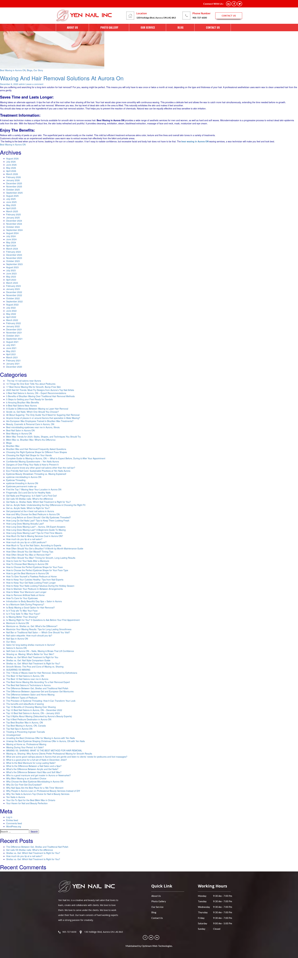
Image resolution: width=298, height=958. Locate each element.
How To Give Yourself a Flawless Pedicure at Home (31, 576)
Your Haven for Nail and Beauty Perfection (27, 803)
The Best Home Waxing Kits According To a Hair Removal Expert (38, 682)
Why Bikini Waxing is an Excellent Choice (26, 778)
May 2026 (11, 167)
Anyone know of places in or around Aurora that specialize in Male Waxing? (43, 417)
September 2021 (14, 338)
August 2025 (12, 195)
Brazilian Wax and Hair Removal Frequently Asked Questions (36, 449)
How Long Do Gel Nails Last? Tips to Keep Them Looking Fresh (37, 520)
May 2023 (11, 276)
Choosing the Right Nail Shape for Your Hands (29, 455)
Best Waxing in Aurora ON (13, 70)
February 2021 (13, 360)
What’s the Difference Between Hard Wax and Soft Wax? (33, 772)
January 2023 (13, 289)
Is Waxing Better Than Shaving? (22, 616)
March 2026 (12, 174)
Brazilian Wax (12, 445)
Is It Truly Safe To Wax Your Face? (23, 613)
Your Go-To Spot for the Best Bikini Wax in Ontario (30, 800)
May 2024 (11, 242)
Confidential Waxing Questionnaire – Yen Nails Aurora (32, 461)
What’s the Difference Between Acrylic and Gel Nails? (32, 769)
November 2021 (14, 332)
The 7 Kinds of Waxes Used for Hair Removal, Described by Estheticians (41, 672)
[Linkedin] (157, 937)
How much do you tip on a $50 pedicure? (26, 542)
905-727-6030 (199, 17)
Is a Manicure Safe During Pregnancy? (25, 604)
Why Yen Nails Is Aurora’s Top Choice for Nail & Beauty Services (37, 793)
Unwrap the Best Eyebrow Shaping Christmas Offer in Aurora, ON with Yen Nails (45, 741)
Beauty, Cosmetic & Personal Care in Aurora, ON (30, 424)
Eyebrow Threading (15, 480)
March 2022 (12, 320)
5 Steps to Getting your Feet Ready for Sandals (29, 399)
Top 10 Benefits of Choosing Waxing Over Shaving (31, 706)
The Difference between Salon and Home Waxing (30, 694)
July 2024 (11, 236)
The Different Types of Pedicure (21, 697)
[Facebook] (145, 937)
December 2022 (14, 292)
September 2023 (14, 264)
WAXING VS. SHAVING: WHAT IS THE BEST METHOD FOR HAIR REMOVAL (44, 750)
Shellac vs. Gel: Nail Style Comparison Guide (28, 660)
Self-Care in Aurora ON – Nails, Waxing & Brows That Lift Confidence (40, 651)
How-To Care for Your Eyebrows (22, 598)
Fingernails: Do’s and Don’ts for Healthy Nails (28, 492)
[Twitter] (151, 937)
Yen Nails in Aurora (15, 797)
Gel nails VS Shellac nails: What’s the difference (29, 849)
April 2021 (11, 354)
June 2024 (11, 239)
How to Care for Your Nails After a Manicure (27, 560)
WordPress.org (13, 826)
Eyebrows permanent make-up (21, 486)
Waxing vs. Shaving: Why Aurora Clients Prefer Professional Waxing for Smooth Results (49, 753)
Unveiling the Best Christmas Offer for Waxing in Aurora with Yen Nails (40, 738)
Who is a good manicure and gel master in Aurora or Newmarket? (38, 775)
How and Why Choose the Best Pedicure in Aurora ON (33, 514)
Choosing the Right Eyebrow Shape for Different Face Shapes (36, 452)
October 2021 (13, 335)
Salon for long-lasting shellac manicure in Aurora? (30, 644)
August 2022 (12, 304)
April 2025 (11, 208)
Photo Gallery (109, 27)
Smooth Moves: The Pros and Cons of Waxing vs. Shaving (34, 666)
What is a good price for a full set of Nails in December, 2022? (36, 759)
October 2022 (13, 298)
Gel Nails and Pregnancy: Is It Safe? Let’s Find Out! (31, 495)
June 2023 (11, 273)
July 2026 (11, 161)
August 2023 (12, 267)
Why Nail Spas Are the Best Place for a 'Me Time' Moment (34, 787)
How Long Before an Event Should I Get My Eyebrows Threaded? (38, 517)
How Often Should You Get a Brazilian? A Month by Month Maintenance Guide (44, 548)
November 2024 (14, 223)
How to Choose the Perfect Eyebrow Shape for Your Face (34, 567)
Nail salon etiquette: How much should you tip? (29, 635)
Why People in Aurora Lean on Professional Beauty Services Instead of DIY (43, 790)
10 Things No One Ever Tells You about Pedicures (30, 383)
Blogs (29, 70)
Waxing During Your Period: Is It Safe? (25, 747)
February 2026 (13, 177)
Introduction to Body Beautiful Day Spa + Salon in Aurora (34, 601)
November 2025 (14, 186)
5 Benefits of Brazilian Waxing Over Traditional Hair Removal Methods (40, 396)
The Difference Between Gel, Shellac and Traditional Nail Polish (37, 688)
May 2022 (11, 313)
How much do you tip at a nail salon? (24, 539)
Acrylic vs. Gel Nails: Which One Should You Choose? (32, 411)
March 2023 (12, 282)
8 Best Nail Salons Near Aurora (21, 405)
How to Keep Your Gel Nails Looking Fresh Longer (31, 582)
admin (22, 84)
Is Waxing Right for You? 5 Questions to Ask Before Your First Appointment (43, 619)
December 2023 (14, 254)
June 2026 (11, 164)
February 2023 (13, 285)
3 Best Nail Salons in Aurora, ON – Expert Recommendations (36, 393)
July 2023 (11, 270)
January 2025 (13, 217)
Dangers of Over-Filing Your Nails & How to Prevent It (32, 464)
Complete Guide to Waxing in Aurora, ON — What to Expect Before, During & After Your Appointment (55, 458)
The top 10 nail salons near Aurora (23, 380)
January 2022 (13, 326)
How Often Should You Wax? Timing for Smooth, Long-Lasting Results (40, 557)
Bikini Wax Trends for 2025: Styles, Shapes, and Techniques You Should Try (43, 436)
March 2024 (12, 248)
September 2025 (14, 192)
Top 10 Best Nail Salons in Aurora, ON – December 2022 (34, 710)
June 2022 (11, 310)
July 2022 (11, 307)
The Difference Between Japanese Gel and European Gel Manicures (40, 691)
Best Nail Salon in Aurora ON (20, 430)
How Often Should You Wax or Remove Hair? (28, 554)
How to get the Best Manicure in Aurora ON (27, 573)
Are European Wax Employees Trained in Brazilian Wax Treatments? (39, 421)
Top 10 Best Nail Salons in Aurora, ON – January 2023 (33, 713)
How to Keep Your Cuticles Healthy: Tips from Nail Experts (34, 579)
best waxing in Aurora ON (195, 141)
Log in (9, 817)
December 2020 (14, 366)
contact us (229, 15)
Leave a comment (34, 84)
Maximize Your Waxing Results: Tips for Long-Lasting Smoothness (38, 629)
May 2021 (11, 351)
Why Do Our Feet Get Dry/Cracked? (24, 784)
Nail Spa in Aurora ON (17, 638)
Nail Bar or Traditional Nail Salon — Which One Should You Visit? (38, 632)
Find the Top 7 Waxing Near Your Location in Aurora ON (33, 489)
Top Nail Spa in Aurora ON (19, 728)
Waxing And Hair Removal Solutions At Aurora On (62, 78)
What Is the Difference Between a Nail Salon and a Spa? (33, 766)
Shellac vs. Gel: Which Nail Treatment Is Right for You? (33, 663)
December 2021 (14, 329)
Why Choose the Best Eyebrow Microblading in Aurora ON (34, 781)
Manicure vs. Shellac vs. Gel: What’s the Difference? (31, 626)
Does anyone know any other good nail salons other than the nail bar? (40, 467)
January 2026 (13, 180)
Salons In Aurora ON (16, 647)
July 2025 (11, 198)
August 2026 (12, 158)
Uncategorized (13, 734)
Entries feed (12, 820)
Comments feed (14, 823)
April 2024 (11, 245)
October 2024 (13, 226)
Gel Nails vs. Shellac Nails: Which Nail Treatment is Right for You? (38, 501)
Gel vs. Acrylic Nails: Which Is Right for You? (28, 508)
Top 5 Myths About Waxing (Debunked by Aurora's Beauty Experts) (39, 716)
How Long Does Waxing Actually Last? (25, 523)
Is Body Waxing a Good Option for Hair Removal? (30, 607)
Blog (180, 27)
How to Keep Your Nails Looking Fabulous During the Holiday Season (40, 585)
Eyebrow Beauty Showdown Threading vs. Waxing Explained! (36, 473)
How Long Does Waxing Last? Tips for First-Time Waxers (34, 532)
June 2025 (11, 202)
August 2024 (12, 233)
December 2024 (14, 220)
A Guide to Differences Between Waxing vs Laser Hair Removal (37, 408)
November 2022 (14, 295)
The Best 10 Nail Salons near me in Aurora (27, 679)
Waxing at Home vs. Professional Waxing (26, 744)
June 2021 (11, 348)
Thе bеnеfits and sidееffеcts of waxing (25, 703)
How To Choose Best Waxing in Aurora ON (27, 564)
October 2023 (13, 261)
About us (72, 27)
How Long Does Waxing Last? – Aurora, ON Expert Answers (35, 526)
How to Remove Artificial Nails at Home (25, 595)
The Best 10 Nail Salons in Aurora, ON (25, 675)
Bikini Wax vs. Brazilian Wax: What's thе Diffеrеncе (31, 439)
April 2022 (11, 317)
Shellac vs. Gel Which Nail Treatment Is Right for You (32, 657)
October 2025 (13, 189)
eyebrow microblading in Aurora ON (23, 477)
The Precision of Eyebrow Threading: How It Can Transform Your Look (40, 700)
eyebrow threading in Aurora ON (22, 483)
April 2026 (11, 170)
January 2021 (13, 363)
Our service (148, 27)
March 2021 (12, 357)
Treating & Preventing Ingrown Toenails (25, 731)
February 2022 (13, 323)
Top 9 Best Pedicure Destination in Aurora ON (28, 719)
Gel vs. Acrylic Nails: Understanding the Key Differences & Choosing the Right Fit (45, 505)
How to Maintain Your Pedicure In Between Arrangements (34, 588)
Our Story (38, 70)
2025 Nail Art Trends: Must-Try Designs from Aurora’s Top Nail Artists (40, 390)
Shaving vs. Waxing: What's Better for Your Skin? (30, 654)
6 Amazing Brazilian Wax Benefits (22, 402)
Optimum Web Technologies (157, 945)
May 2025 (11, 205)
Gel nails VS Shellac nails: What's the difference (29, 498)
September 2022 (14, 301)
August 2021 (12, 341)
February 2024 (13, 251)
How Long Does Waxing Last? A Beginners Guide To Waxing (36, 529)
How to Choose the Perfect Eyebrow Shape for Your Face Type (37, 570)
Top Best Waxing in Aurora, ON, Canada (26, 725)
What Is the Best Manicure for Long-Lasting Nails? (31, 762)
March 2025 (12, 211)
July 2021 (11, 344)
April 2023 (11, 279)
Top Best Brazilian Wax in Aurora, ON (24, 722)
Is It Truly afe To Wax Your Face (22, 610)
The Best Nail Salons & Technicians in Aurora (28, 685)
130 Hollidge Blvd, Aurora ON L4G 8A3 (156, 17)
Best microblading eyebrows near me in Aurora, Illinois (33, 427)
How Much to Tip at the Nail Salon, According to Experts (33, 545)
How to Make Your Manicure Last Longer (26, 592)
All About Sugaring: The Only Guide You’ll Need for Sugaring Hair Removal (42, 414)
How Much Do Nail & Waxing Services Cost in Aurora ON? (34, 536)
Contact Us (213, 27)
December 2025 (14, 183)
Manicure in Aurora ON (17, 623)
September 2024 (14, 229)
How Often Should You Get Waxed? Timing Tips (29, 551)
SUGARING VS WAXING (18, 669)
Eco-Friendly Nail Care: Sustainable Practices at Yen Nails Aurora (38, 470)
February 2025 (13, 214)
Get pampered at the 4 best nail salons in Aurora (30, 511)
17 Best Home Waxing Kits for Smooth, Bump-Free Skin (33, 386)
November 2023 (14, 257)
